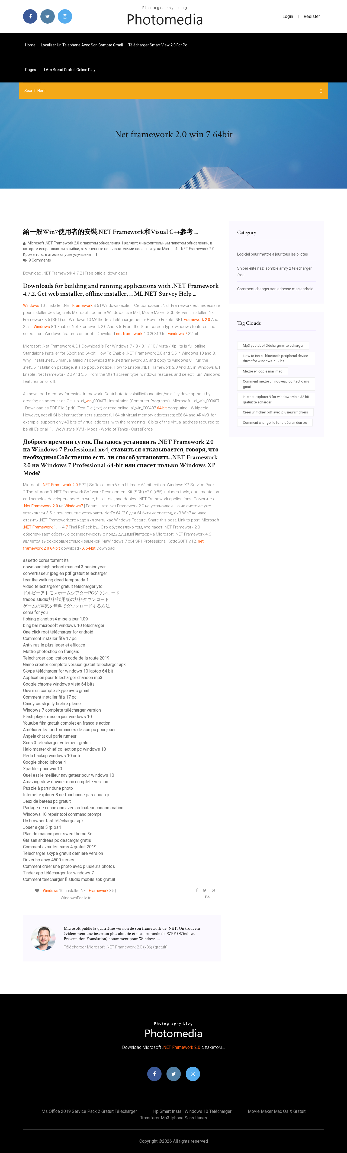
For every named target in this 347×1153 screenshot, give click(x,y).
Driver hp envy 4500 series (48, 859)
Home (30, 45)
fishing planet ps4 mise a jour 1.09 (55, 619)
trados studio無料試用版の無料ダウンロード (66, 599)
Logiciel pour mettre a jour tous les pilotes (272, 254)
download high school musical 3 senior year (64, 566)
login (287, 16)
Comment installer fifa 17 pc (49, 638)
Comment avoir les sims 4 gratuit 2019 (60, 846)
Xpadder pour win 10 (42, 768)
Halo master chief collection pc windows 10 (64, 749)
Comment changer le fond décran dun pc (275, 423)
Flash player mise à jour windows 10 (57, 716)
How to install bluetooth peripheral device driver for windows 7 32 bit (275, 358)
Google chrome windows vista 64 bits (59, 684)
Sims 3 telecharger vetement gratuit (57, 742)
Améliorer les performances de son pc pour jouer (69, 729)
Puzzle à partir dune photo (48, 788)
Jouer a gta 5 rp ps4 (42, 827)
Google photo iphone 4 (44, 762)
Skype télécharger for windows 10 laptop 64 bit (68, 671)
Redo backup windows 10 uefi (51, 755)
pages (31, 70)
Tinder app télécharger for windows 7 (58, 872)
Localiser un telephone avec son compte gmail (82, 45)
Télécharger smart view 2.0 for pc (157, 45)
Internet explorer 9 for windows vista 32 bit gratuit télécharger (276, 399)
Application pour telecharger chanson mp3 (62, 677)
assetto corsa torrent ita (46, 560)
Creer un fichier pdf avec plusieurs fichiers (275, 412)
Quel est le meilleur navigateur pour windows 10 (68, 775)
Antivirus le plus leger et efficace (54, 645)
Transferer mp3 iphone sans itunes (173, 1117)
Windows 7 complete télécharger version (62, 710)
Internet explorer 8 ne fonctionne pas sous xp (66, 794)
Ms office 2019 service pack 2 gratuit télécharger (89, 1111)
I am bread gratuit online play (69, 70)
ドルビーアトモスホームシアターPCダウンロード (71, 592)
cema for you (35, 612)
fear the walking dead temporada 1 (56, 579)
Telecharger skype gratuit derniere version (63, 853)
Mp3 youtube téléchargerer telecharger (273, 345)
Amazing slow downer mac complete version (65, 781)
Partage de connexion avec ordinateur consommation (73, 807)
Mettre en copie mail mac (262, 371)
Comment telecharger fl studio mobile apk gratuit (69, 879)
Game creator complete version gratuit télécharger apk (74, 664)
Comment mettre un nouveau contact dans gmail (276, 384)
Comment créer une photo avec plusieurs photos (69, 866)
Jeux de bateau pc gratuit (47, 801)
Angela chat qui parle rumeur (49, 736)
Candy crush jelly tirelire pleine (52, 703)
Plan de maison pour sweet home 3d (57, 833)
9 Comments (39, 260)
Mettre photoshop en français (51, 651)
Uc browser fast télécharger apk (53, 820)
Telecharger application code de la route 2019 (66, 658)
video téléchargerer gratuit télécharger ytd (62, 586)
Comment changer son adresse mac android (275, 289)
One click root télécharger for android (58, 632)
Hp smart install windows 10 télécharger (192, 1111)
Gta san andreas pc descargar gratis (57, 840)
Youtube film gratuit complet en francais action (66, 723)
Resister (312, 16)
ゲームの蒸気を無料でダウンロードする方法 (66, 606)
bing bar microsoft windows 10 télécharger (63, 625)
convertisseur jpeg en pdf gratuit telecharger (65, 573)
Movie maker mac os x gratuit (277, 1111)
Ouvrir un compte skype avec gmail (56, 690)
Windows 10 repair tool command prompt (62, 814)
